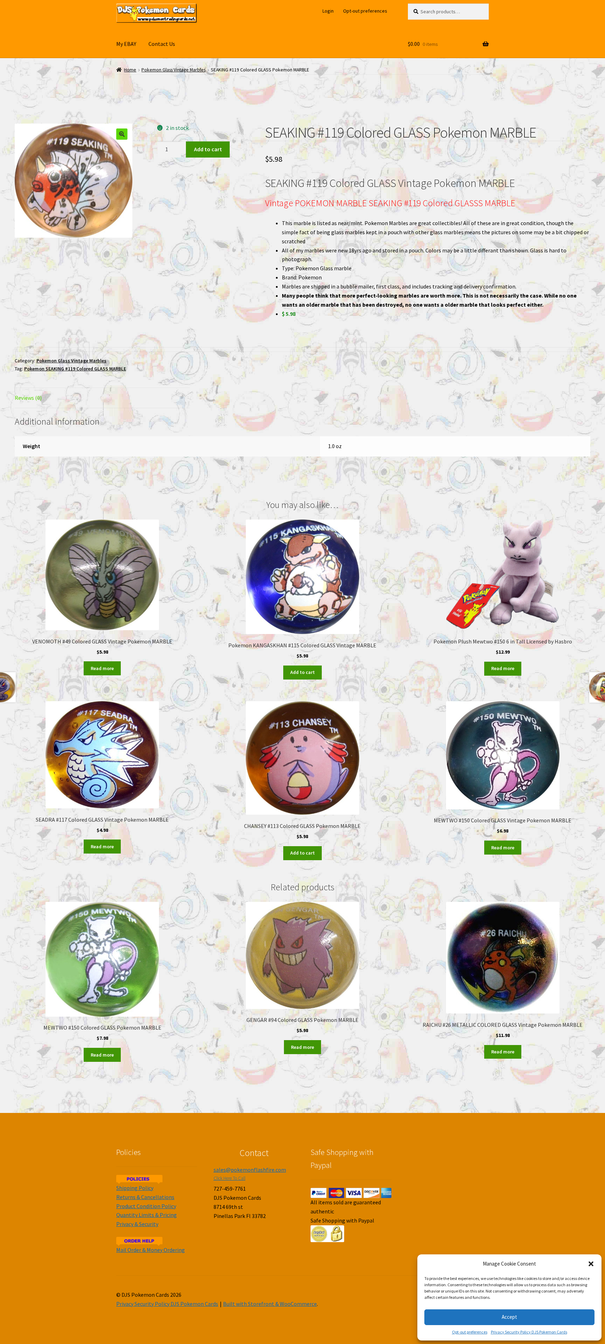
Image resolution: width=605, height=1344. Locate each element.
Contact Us (161, 43)
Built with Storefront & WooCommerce (270, 1303)
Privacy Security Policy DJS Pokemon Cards (529, 1332)
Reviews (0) (28, 397)
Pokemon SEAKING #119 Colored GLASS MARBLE (75, 368)
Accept (509, 1317)
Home (130, 70)
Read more (102, 668)
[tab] (102, 398)
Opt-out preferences (469, 1332)
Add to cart (208, 149)
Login (328, 11)
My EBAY (126, 43)
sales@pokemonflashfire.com (250, 1169)
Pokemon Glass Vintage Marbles (173, 70)
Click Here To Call (229, 1178)
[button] (590, 1263)
